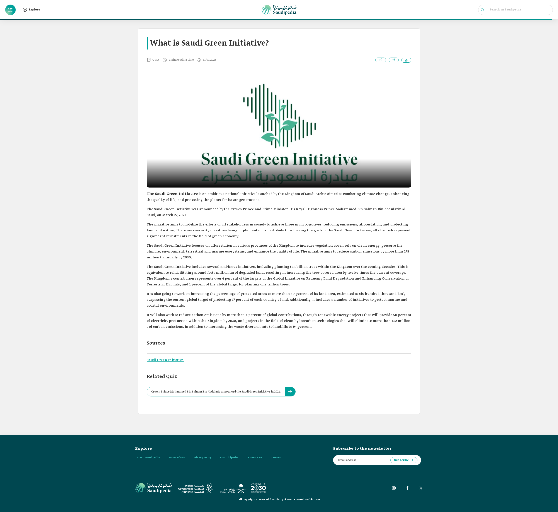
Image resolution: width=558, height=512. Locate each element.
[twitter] (421, 488)
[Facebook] (407, 488)
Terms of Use (176, 457)
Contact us (255, 457)
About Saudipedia (148, 457)
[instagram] (394, 488)
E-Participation (229, 457)
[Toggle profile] (10, 10)
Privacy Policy (202, 457)
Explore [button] (34, 10)
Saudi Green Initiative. (165, 360)
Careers (276, 457)
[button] (10, 10)
